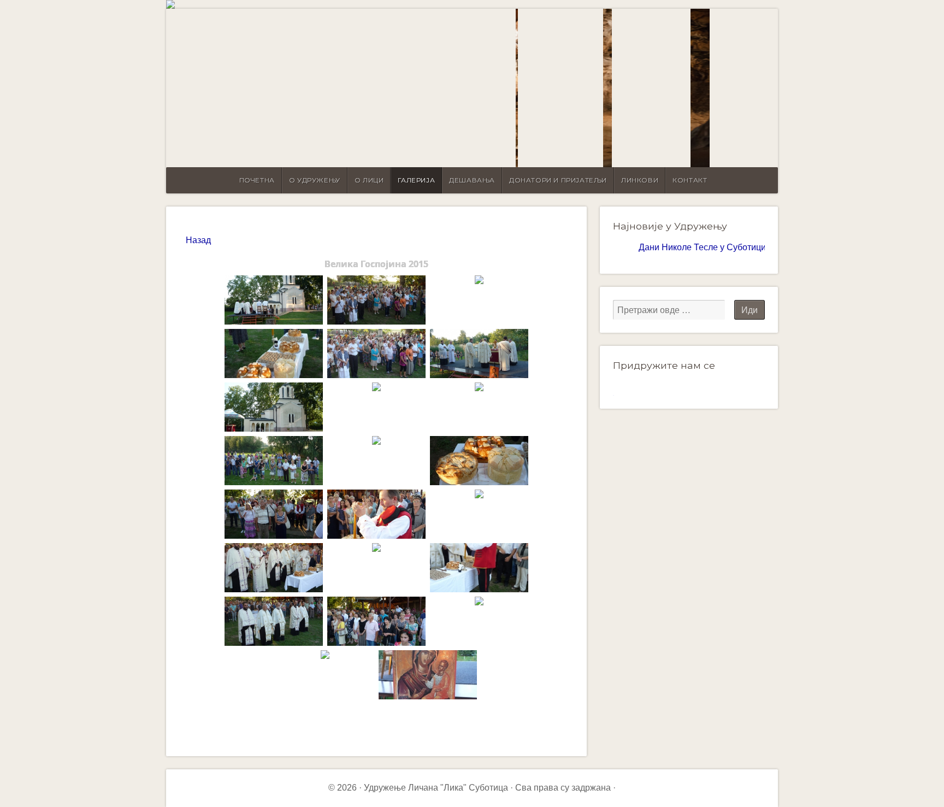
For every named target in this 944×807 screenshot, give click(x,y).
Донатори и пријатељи (558, 180)
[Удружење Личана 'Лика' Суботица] (472, 4)
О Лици (369, 180)
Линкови (639, 180)
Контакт (689, 180)
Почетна (257, 180)
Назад (198, 240)
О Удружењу (314, 180)
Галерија (416, 180)
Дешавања (472, 180)
